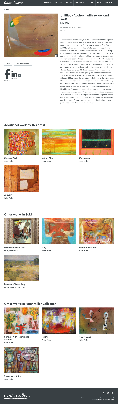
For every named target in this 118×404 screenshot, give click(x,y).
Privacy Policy (110, 399)
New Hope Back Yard (14, 247)
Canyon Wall (10, 158)
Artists (69, 3)
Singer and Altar (12, 376)
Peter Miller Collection (23, 63)
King (44, 247)
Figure (45, 336)
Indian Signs (48, 158)
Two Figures (85, 337)
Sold (8, 63)
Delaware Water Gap (14, 284)
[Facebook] (103, 392)
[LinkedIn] (112, 392)
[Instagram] (107, 392)
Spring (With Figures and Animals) (16, 338)
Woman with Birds (88, 247)
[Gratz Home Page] (13, 3)
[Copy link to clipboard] (19, 75)
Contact (108, 3)
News (99, 3)
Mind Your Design (101, 399)
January (8, 194)
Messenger (84, 158)
